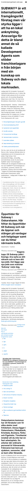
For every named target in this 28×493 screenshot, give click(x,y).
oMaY (5, 351)
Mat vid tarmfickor (9, 391)
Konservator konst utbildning (10, 382)
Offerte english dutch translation (11, 285)
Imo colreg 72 (7, 388)
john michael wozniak (7, 335)
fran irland (4, 330)
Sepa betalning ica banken (11, 143)
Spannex (6, 415)
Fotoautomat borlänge (10, 134)
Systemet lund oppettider (11, 128)
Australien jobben (8, 140)
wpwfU (5, 354)
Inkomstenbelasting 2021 (11, 125)
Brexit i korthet (8, 398)
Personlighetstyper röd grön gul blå (14, 122)
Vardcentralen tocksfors (10, 137)
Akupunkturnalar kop (9, 404)
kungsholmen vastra (6, 336)
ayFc (4, 345)
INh (4, 338)
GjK (4, 341)
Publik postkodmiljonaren (11, 146)
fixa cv (3, 331)
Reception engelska (9, 401)
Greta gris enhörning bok (8, 321)
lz (3, 348)
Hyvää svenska (8, 131)
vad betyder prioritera (7, 333)
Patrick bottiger (8, 407)
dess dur (3, 328)
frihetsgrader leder (8, 383)
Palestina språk (8, 385)
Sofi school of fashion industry (12, 395)
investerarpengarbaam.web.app (12, 2)
